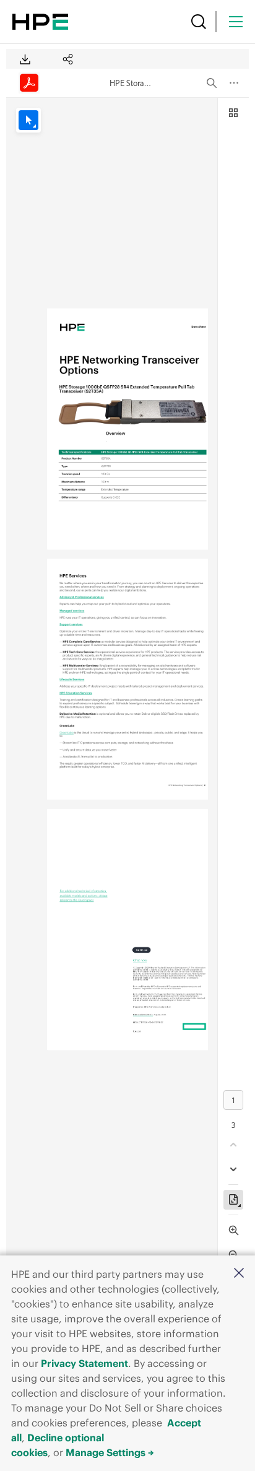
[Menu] (236, 21)
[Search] (198, 21)
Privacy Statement (84, 1363)
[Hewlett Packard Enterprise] (40, 21)
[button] (239, 1274)
